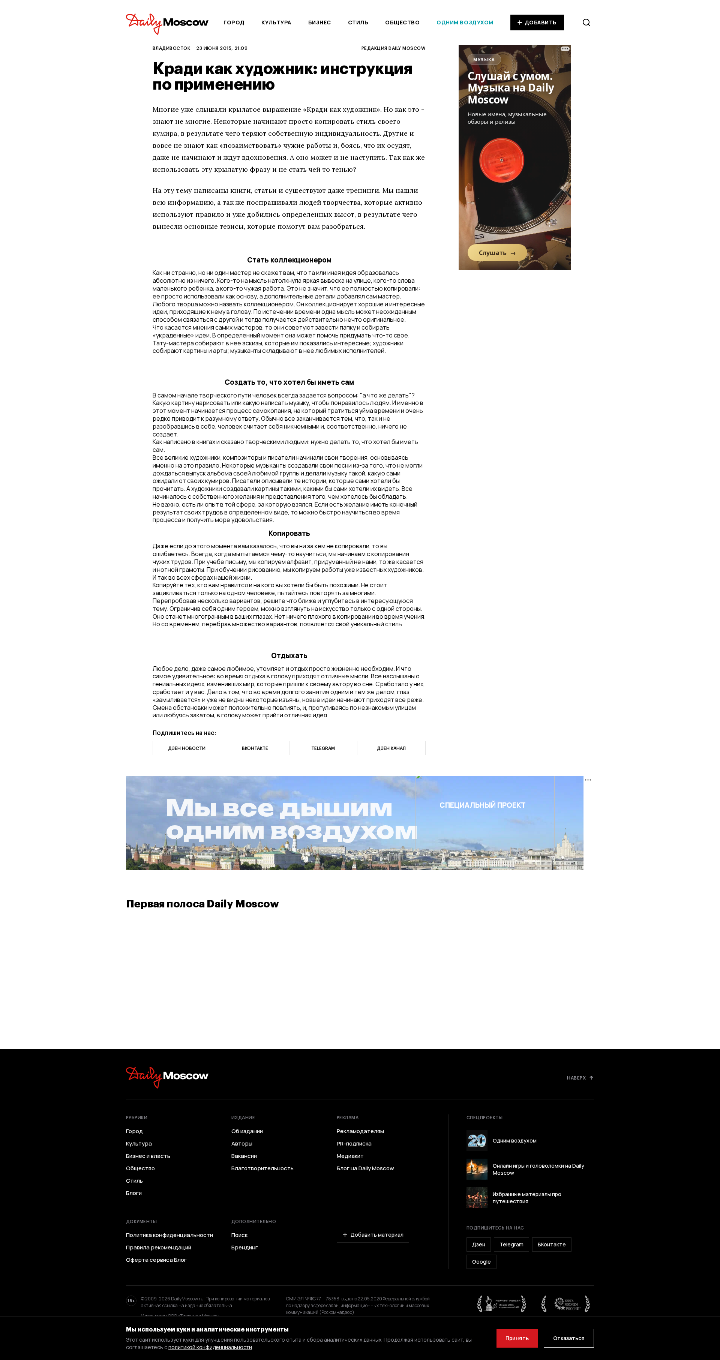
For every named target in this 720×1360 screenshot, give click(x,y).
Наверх (576, 1077)
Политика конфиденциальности (169, 1235)
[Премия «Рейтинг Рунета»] (502, 1304)
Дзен (478, 1244)
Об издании (247, 1131)
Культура (276, 22)
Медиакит (350, 1156)
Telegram (512, 1244)
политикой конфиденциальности (210, 1347)
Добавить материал (377, 1234)
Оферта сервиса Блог (156, 1260)
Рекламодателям (360, 1131)
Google (481, 1261)
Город (234, 22)
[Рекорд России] (566, 1304)
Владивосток (171, 48)
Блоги (134, 1193)
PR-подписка (354, 1143)
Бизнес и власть (148, 1156)
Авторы (241, 1143)
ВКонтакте (552, 1244)
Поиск (239, 1235)
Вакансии (244, 1156)
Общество (402, 22)
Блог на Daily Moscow (365, 1168)
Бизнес (319, 22)
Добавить (541, 22)
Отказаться (569, 1338)
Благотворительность (262, 1168)
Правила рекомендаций (158, 1247)
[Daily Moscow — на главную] (167, 1077)
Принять (517, 1338)
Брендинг (244, 1247)
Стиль (358, 22)
